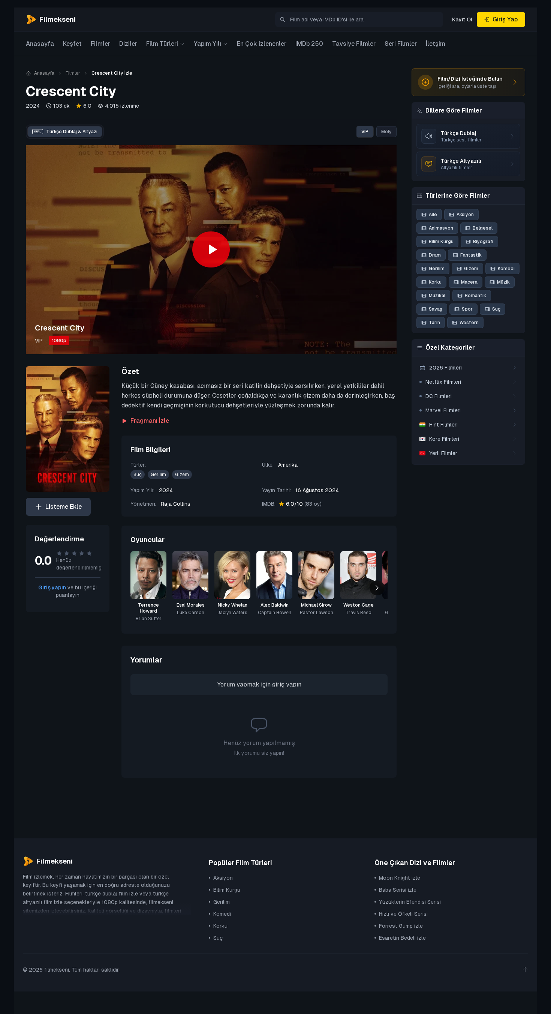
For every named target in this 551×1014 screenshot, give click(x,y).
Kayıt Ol (462, 20)
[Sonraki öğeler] (377, 587)
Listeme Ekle (63, 506)
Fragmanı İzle (149, 420)
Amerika (288, 465)
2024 (33, 106)
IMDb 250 (309, 43)
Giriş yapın (52, 587)
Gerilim (158, 474)
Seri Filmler (401, 43)
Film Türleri (162, 43)
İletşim (435, 43)
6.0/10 (304, 504)
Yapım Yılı (207, 43)
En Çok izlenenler (261, 43)
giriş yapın (286, 684)
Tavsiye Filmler (354, 43)
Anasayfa (40, 43)
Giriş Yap (505, 19)
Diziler (128, 43)
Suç (137, 474)
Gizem (182, 474)
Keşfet (72, 43)
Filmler (100, 43)
